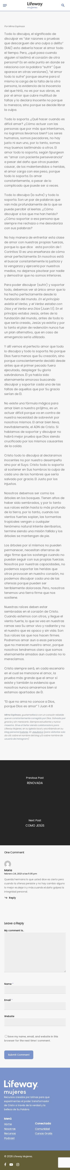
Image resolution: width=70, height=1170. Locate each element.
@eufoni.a (37, 732)
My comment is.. (14, 930)
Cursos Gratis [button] (43, 1133)
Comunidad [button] (42, 1129)
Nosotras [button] (10, 1129)
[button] (63, 5)
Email (8, 1000)
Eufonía (24, 732)
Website (9, 1016)
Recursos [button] (10, 1133)
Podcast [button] (9, 1138)
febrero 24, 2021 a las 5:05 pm (20, 873)
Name (8, 984)
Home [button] (8, 1124)
